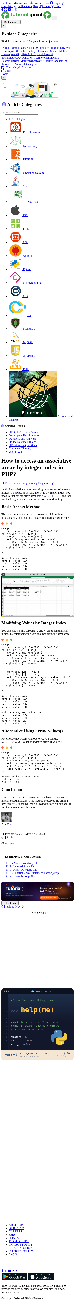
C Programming (32, 282)
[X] (5, 9)
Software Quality (42, 60)
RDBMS (27, 159)
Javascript (28, 355)
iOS (25, 215)
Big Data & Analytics (29, 54)
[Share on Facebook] (5, 837)
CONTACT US (18, 1238)
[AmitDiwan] (6, 821)
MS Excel (33, 201)
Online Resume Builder (22, 441)
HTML (26, 228)
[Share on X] (11, 837)
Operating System (33, 172)
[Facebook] (2, 9)
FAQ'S (13, 1254)
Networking (29, 146)
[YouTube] (9, 9)
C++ (25, 296)
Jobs (8, 70)
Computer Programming (51, 47)
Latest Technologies (37, 57)
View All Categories (26, 64)
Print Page (11, 903)
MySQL (27, 342)
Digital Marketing (22, 60)
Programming (46, 483)
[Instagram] (16, 9)
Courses (26, 67)
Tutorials (10, 67)
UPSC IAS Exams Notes (23, 432)
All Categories (19, 119)
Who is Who (16, 451)
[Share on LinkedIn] (8, 837)
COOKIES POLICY (21, 1251)
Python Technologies (13, 47)
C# (29, 315)
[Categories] (54, 18)
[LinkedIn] (13, 9)
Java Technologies (27, 51)
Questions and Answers (22, 438)
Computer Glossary (20, 448)
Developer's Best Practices (24, 435)
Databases (31, 47)
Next (18, 906)
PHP (25, 369)
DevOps (21, 57)
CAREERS (15, 1231)
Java (25, 186)
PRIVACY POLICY (21, 1244)
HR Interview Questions (23, 445)
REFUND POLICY (20, 1247)
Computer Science (48, 51)
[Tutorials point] (26, 18)
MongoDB (29, 328)
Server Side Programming (22, 483)
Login (4, 73)
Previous (8, 906)
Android (27, 255)
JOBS (12, 1234)
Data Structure (31, 132)
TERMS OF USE (19, 1241)
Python (26, 269)
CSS (25, 242)
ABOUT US (16, 1224)
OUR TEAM (16, 1228)
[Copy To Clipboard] (2, 837)
